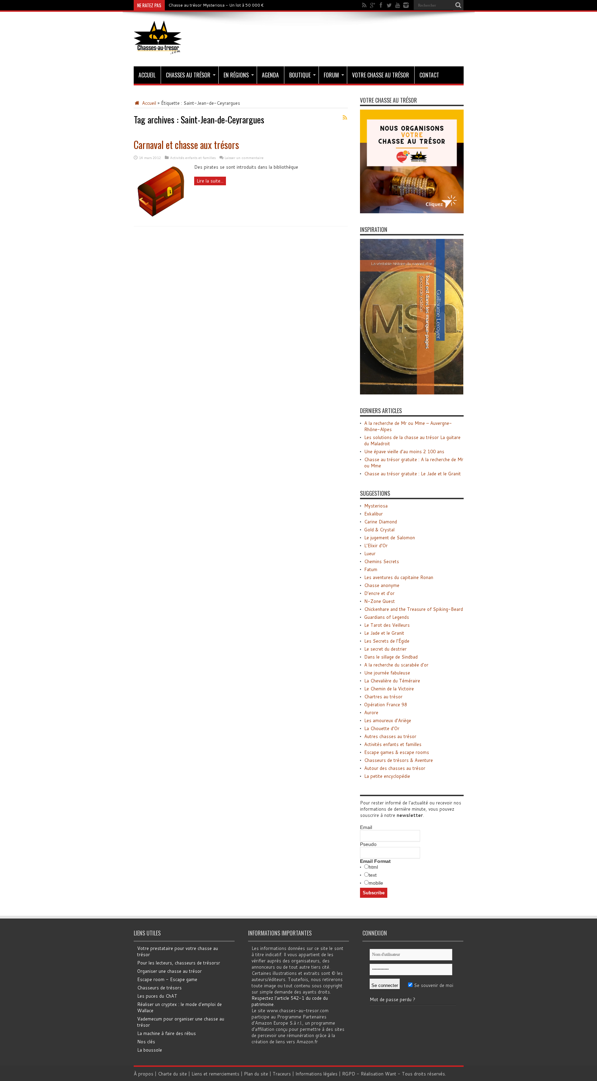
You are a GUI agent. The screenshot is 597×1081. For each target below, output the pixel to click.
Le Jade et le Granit (384, 633)
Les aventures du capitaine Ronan (398, 577)
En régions (236, 75)
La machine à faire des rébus (166, 1033)
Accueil (147, 75)
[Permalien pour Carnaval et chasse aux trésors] (161, 217)
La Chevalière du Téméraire (392, 681)
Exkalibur (373, 514)
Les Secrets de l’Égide (386, 641)
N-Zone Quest (379, 601)
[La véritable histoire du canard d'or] (412, 393)
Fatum (370, 569)
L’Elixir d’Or (376, 545)
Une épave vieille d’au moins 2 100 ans (404, 451)
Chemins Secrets (381, 561)
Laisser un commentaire (244, 157)
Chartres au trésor (383, 696)
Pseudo (368, 844)
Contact (429, 75)
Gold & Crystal (379, 529)
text (373, 875)
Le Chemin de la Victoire (389, 689)
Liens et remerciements (215, 1074)
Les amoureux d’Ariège (387, 720)
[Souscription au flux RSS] (345, 117)
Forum (331, 75)
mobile (376, 883)
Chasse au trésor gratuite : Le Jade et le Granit (412, 473)
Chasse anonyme (381, 585)
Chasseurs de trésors (159, 988)
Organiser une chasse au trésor (169, 971)
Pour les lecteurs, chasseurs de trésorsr (178, 963)
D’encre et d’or (379, 593)
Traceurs (282, 1074)
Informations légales (316, 1074)
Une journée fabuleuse (387, 673)
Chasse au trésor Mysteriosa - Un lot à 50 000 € (216, 5)
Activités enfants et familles (193, 157)
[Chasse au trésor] (158, 49)
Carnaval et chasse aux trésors (186, 145)
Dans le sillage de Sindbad (391, 657)
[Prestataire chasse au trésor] (412, 211)
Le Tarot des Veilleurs (387, 625)
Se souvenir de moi (433, 985)
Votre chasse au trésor (380, 75)
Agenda (270, 75)
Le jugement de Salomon (389, 537)
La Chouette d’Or (381, 728)
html (373, 867)
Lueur (370, 553)
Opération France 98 (385, 704)
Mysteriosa (376, 506)
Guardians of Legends (386, 617)
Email (366, 827)
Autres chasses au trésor (390, 736)
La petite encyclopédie (387, 776)
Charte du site (172, 1074)
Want (390, 1074)
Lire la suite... (210, 181)
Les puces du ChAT (157, 996)
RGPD (348, 1074)
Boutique (300, 75)
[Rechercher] (458, 5)
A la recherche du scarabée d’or (396, 665)
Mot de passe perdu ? (392, 999)
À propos (143, 1074)
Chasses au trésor (188, 75)
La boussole (149, 1050)
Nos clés (146, 1041)
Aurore (371, 712)
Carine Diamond (380, 522)
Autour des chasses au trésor (394, 768)
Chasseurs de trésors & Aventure (398, 760)
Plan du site (256, 1074)
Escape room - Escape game (167, 979)
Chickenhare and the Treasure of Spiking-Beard (413, 609)
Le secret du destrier (385, 649)
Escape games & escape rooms (396, 752)
